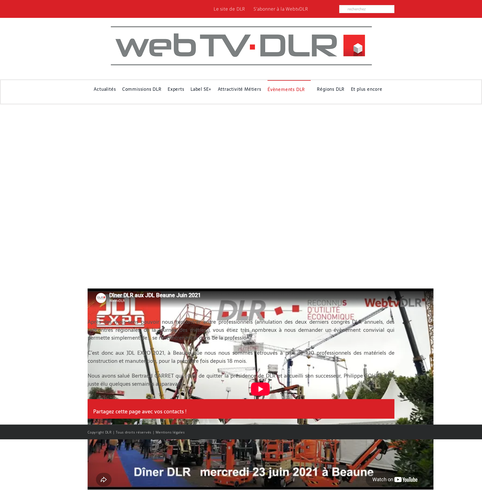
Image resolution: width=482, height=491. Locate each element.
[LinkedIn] (373, 411)
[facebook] (323, 9)
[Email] (384, 411)
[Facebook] (363, 411)
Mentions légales (170, 432)
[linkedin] (332, 9)
